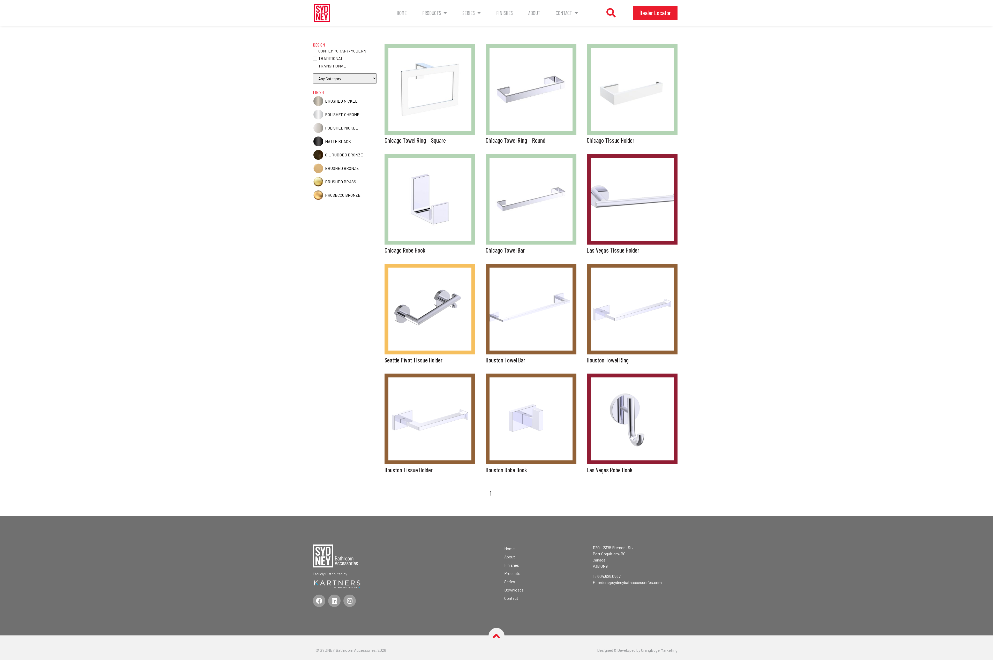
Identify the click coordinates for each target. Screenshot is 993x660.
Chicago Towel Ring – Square (415, 140)
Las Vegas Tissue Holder (613, 250)
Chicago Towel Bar (505, 250)
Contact (511, 598)
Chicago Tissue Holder (610, 140)
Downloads (514, 589)
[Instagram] (349, 601)
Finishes (504, 13)
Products (431, 13)
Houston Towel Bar (505, 360)
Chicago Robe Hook (405, 250)
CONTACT (564, 13)
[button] (611, 13)
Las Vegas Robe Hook (610, 470)
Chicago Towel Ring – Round (515, 140)
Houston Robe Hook (506, 470)
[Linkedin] (334, 601)
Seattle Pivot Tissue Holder (413, 360)
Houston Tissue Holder (409, 470)
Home (402, 13)
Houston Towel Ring (608, 360)
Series (468, 13)
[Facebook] (319, 601)
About (534, 13)
